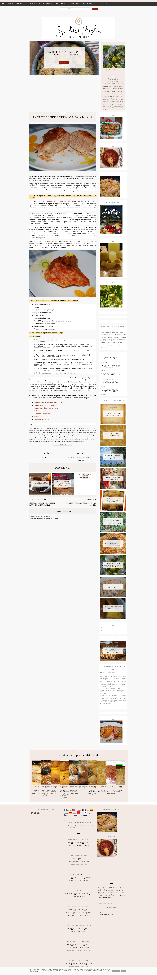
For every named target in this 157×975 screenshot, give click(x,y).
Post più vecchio (87, 499)
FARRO (68, 887)
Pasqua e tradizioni (83, 906)
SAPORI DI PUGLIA (21, 3)
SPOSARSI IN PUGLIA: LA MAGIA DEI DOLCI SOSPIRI (81, 504)
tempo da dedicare (83, 384)
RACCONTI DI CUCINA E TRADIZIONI (75, 925)
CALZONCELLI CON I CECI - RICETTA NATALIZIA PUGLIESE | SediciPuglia (73, 790)
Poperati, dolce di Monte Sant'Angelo (49, 402)
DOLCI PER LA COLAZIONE (73, 883)
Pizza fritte (38, 416)
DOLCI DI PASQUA (83, 880)
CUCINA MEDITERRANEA (73, 861)
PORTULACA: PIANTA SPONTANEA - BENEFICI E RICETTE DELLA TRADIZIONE (113, 522)
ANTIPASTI (86, 836)
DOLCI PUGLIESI (86, 883)
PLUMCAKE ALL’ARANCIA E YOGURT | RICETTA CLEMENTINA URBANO (113, 608)
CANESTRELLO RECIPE (83, 842)
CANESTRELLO (72, 842)
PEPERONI (85, 909)
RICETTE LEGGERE (72, 944)
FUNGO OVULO (78, 890)
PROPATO (89, 918)
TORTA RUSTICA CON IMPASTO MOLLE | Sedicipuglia (36, 790)
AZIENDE (81, 839)
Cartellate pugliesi (41, 411)
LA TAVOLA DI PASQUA (71, 899)
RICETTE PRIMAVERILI (84, 944)
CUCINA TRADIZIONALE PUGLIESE (78, 855)
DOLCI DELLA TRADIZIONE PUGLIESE (78, 874)
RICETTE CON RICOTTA (84, 928)
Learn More (116, 970)
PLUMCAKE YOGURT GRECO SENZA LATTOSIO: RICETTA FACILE (42, 504)
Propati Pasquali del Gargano (45, 405)
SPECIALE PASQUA (75, 3)
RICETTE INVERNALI (72, 941)
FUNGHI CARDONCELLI (84, 887)
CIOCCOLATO (71, 845)
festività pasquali (69, 241)
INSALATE (89, 893)
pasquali (61, 206)
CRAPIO (85, 848)
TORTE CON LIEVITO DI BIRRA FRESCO (78, 960)
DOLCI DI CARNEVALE (84, 877)
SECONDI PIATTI (71, 950)
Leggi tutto (63, 63)
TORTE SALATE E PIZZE (86, 963)
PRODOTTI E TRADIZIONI (72, 918)
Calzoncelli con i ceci (42, 414)
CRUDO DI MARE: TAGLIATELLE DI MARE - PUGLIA (113, 586)
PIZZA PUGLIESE (86, 912)
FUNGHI (74, 887)
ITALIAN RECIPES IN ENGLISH (78, 896)
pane (80, 218)
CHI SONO (10, 3)
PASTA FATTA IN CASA (74, 909)
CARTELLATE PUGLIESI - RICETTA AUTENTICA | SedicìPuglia (113, 435)
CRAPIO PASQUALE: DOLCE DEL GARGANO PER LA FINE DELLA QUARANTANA (113, 651)
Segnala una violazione (104, 903)
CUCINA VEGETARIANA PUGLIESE (78, 858)
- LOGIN (111, 912)
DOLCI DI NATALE (73, 880)
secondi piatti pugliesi (85, 458)
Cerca (95, 9)
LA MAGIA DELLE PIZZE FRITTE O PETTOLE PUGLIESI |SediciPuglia (113, 500)
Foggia (32, 204)
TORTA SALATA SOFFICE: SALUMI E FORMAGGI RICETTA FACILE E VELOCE (110, 390)
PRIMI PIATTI (71, 915)
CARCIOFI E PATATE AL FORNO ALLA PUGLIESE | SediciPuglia (110, 373)
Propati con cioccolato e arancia (47, 408)
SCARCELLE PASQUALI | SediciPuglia (83, 788)
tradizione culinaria (68, 380)
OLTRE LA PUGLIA (48, 3)
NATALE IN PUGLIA (61, 3)
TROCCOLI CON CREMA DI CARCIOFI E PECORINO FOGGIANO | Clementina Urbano (64, 53)
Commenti (105, 630)
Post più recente (39, 499)
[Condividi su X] (43, 457)
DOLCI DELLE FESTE (72, 877)
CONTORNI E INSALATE (75, 848)
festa (50, 243)
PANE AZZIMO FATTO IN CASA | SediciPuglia (120, 790)
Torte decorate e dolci (71, 963)
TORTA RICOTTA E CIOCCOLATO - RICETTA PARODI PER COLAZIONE (111, 790)
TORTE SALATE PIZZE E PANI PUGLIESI (78, 966)
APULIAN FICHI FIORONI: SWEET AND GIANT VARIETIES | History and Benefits (113, 565)
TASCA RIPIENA (79, 460)
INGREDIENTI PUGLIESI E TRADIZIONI (75, 893)
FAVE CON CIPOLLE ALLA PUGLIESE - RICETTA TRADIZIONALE (110, 358)
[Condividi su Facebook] (45, 457)
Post (103, 628)
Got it (123, 970)
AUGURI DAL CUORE (72, 839)
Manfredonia (48, 202)
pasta (73, 245)
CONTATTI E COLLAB (89, 3)
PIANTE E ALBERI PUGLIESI (73, 912)
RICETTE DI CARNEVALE (73, 934)
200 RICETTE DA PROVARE (74, 836)
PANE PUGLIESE (72, 906)
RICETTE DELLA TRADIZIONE (78, 931)
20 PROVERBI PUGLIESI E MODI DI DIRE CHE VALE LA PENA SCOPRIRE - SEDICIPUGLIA (113, 413)
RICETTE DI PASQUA (85, 457)
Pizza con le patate (41, 419)
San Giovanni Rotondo (65, 202)
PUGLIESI (85, 922)
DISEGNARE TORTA (78, 871)
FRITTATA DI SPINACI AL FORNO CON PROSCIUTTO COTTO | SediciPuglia (110, 367)
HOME (2, 3)
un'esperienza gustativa (87, 236)
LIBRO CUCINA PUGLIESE (85, 899)
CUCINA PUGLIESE (35, 3)
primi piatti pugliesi (83, 915)
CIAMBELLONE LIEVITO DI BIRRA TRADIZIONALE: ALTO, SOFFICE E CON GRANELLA (113, 543)
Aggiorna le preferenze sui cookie (112, 896)
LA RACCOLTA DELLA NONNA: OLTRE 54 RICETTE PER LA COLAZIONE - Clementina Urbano (64, 792)
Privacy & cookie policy (103, 912)
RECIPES (89, 925)
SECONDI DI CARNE (71, 458)
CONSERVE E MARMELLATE (82, 845)
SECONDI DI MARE (84, 947)
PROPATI (82, 918)
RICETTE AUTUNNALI (72, 928)
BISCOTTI (87, 839)
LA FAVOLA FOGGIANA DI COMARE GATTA (113, 478)
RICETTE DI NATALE (85, 934)
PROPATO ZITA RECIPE (75, 922)
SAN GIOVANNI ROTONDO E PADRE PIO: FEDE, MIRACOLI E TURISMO (113, 457)
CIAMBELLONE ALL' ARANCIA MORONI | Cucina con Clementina (55, 790)
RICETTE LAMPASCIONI (84, 941)
